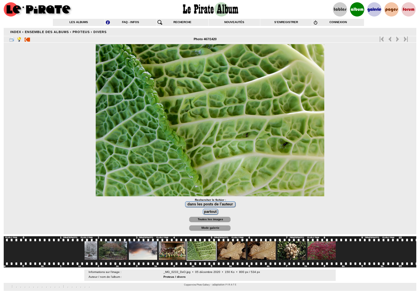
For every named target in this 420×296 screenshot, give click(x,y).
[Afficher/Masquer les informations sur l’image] (19, 38)
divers (100, 32)
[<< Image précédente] (389, 38)
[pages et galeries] (391, 9)
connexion (338, 22)
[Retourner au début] (382, 38)
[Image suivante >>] (397, 38)
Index (15, 32)
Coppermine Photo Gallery (197, 284)
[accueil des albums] (210, 9)
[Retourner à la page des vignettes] (11, 38)
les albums (78, 22)
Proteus (81, 32)
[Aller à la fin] (405, 38)
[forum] (408, 9)
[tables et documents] (340, 9)
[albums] (357, 9)
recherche (182, 22)
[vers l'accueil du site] (38, 9)
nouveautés (234, 22)
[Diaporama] (27, 38)
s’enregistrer (286, 22)
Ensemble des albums (47, 32)
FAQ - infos (130, 22)
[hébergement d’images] (374, 9)
